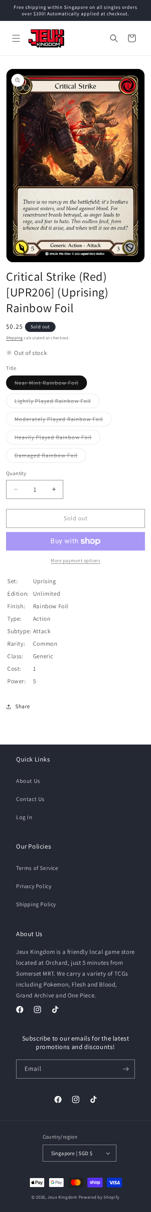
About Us (28, 780)
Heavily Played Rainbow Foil (57, 438)
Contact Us (30, 799)
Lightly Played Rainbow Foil (56, 402)
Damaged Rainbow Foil (50, 457)
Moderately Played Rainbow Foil (63, 420)
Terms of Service (37, 868)
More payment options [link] (75, 560)
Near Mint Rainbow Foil (50, 384)
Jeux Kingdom (62, 1197)
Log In (24, 817)
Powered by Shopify (99, 1197)
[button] (16, 38)
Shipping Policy (36, 904)
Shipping (14, 337)
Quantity (16, 473)
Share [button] (22, 706)
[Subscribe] (125, 1069)
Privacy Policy (33, 886)
